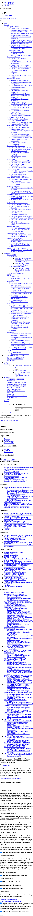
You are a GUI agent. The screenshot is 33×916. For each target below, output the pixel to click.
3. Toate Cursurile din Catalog (19, 302)
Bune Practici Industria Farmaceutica (18, 178)
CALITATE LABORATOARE (13, 736)
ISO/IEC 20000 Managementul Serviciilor (17, 724)
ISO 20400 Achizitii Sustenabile (20, 162)
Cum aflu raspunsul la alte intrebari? (15, 481)
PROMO (6, 362)
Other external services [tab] (7, 855)
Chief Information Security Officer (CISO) (18, 624)
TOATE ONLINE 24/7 (18, 273)
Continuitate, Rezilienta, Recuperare (17, 125)
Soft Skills (7, 585)
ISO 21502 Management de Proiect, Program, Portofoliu (21, 210)
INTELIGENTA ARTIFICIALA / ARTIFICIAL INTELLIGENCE (14, 593)
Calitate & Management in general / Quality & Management (18, 583)
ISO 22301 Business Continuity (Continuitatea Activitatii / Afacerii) (21, 135)
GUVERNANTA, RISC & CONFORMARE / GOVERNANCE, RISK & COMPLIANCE (18, 675)
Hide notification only (16, 901)
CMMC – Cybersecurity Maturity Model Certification (20, 636)
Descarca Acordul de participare (16, 386)
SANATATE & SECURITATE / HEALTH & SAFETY (18, 692)
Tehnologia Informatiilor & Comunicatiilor (15, 648)
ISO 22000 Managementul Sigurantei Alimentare (18, 708)
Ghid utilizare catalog (13, 387)
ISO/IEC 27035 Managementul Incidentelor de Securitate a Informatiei (20, 70)
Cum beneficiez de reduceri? (12, 474)
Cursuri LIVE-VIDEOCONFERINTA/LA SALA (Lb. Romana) (21, 278)
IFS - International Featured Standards (22, 193)
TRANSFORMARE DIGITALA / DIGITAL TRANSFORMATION (18, 602)
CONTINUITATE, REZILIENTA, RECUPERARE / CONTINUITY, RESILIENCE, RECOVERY (15, 659)
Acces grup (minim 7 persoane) (20, 354)
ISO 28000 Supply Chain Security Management (17, 731)
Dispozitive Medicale (10, 557)
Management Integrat (13, 194)
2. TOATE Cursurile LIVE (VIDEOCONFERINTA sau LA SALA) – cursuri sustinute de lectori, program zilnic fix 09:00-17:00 (18, 504)
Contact (9, 399)
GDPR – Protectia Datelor (15, 654)
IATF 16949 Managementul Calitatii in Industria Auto (19, 748)
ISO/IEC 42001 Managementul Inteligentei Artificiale (17, 596)
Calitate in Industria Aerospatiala (16, 248)
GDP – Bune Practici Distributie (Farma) (20, 704)
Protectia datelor (9, 443)
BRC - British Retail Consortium (20, 191)
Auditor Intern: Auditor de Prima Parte (16, 517)
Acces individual (16, 352)
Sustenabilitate (11, 159)
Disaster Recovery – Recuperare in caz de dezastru (19, 665)
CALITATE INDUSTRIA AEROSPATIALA (18, 753)
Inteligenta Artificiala (13, 26)
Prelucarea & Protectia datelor (16, 391)
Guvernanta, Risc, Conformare (16, 146)
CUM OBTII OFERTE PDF (15, 379)
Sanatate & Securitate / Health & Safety (16, 578)
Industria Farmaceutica (11, 556)
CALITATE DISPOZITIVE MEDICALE (17, 743)
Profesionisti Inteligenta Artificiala (17, 601)
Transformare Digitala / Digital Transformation (18, 563)
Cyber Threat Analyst (14, 644)
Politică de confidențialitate (8, 899)
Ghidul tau (7, 377)
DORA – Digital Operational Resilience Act (19, 673)
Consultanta (7, 450)
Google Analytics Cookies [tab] (8, 833)
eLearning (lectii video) (17, 266)
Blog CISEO (11, 392)
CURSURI (7, 253)
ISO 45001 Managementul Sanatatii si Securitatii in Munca (22, 171)
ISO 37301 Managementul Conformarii (19, 683)
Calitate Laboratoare (13, 226)
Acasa (5, 23)
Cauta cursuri (11, 381)
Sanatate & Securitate (13, 169)
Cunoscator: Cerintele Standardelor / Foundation (15, 527)
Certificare (7, 449)
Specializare (10, 303)
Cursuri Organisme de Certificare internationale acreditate (20, 341)
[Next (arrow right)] (2, 915)
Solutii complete (8, 441)
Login (16, 369)
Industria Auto (8, 554)
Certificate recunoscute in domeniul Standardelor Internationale (21, 334)
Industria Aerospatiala (11, 555)
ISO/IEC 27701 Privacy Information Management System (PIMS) (21, 123)
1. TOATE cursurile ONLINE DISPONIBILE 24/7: (18, 487)
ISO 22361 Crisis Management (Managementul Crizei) (20, 128)
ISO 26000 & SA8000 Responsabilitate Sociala (18, 165)
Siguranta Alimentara (13, 186)
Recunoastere (11, 332)
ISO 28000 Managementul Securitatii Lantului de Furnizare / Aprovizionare (22, 217)
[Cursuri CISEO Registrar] (8, 18)
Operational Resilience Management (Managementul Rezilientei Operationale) (21, 139)
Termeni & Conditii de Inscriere (16, 382)
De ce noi (6, 440)
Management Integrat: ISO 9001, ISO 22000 (19, 717)
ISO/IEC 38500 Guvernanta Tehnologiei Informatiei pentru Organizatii (20, 152)
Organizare (10, 282)
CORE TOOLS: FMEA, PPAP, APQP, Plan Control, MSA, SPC (20, 244)
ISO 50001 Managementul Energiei (21, 167)
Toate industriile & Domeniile (13, 586)
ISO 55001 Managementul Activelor (21, 219)
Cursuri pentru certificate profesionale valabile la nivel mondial (22, 344)
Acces (9, 350)
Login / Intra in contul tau (22, 375)
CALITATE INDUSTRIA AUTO (14, 747)
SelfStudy (14, 256)
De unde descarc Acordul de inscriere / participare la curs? (16, 477)
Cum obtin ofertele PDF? (11, 472)
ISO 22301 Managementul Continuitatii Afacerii (19, 667)
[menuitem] (18, 412)
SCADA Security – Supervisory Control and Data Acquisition (19, 639)
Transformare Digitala (13, 50)
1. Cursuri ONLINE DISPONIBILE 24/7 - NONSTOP (21, 284)
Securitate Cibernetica (13, 79)
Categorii (6, 25)
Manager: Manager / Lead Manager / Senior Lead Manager (17, 519)
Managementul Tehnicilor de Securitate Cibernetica (19, 630)
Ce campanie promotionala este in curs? (16, 473)
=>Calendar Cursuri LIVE (18, 300)
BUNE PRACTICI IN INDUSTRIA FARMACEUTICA (15, 700)
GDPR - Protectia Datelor (18, 120)
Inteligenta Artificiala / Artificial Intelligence (17, 561)
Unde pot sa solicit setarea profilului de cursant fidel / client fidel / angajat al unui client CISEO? (18, 469)
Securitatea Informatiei (13, 57)
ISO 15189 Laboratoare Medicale (20, 228)
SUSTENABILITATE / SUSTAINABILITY (18, 684)
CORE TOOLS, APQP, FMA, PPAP (18, 751)
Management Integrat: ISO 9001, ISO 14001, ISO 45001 (19, 714)
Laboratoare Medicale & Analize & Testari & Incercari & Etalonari (18, 559)
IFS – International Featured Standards (19, 711)
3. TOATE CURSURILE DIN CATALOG (17, 507)
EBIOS (13, 73)
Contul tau (7, 364)
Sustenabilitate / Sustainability (13, 577)
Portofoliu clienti (12, 397)
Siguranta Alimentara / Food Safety (15, 580)
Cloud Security (12, 634)
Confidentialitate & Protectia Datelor (17, 119)
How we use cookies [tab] (6, 790)
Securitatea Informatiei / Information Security (18, 564)
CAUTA (6, 401)
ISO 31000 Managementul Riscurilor (21, 149)
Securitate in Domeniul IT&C (15, 117)
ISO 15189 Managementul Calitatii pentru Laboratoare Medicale (18, 741)
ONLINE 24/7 (11, 255)
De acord (3, 779)
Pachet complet (8, 452)
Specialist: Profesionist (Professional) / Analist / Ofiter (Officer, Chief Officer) (18, 524)
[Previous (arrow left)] (0, 915)
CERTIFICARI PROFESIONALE (14, 355)
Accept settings (4, 901)
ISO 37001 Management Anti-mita (18, 677)
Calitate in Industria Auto (14, 238)
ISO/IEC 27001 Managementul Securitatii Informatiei (17, 609)
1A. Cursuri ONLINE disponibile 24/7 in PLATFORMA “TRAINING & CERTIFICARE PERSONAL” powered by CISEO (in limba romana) (20, 492)
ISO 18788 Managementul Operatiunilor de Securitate (18, 175)
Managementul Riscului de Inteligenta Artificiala (19, 598)
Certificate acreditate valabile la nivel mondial (18, 535)
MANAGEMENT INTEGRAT (13, 713)
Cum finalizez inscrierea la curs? (14, 480)
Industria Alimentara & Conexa (13, 552)
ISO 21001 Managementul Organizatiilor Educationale (19, 213)
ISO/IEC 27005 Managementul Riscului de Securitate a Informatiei (21, 66)
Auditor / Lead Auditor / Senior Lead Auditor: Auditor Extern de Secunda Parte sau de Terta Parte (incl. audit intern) (18, 515)
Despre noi (10, 394)
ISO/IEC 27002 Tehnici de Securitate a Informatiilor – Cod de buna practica (19, 611)
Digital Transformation (14, 604)
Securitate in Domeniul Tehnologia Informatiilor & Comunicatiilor (14, 567)
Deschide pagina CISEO (9, 460)
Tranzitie (13, 330)
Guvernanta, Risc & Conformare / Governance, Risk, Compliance (14, 575)
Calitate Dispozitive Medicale (15, 233)
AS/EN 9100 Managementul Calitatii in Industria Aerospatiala (21, 250)
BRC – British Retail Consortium (17, 710)
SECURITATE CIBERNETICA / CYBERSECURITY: (14, 627)
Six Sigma (14, 221)
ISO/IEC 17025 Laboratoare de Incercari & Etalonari (20, 230)
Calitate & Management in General (17, 203)
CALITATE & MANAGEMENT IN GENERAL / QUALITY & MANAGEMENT (18, 720)
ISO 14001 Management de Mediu (21, 161)
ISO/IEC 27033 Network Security (17, 641)
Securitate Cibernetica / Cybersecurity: (16, 565)
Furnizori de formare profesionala (17, 396)
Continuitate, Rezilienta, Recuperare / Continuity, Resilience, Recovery (15, 572)
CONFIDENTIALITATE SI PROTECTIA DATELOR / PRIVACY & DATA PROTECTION (17, 652)
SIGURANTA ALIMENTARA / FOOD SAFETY (16, 705)
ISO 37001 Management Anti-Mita (21, 147)
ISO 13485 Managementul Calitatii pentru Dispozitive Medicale (21, 235)
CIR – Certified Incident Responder (18, 645)
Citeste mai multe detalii (13, 779)
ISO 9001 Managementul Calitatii (21, 204)
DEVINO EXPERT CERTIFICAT (17, 357)
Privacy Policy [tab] (4, 891)
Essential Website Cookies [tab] (8, 813)
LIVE (9, 275)
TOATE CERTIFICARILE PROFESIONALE (15, 359)
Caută (17, 410)
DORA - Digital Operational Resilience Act (19, 143)
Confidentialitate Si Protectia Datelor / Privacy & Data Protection (18, 570)
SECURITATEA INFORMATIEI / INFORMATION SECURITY (15, 606)
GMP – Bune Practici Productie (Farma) (19, 702)
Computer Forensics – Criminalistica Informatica (18, 632)
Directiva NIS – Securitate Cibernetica (19, 642)
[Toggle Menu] (0, 20)
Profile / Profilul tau (20, 370)
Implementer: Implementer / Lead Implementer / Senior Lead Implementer (16, 522)
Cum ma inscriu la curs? (11, 476)
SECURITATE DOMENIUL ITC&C (15, 646)
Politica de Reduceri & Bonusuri (16, 384)
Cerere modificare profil (14, 389)
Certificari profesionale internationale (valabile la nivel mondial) (21, 348)
